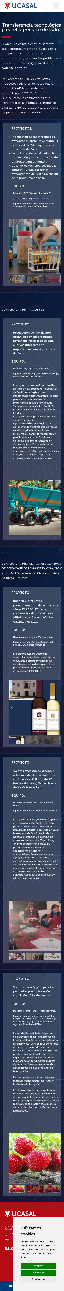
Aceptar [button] (38, 1266)
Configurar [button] (38, 1279)
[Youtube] (11, 1286)
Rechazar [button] (38, 1272)
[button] (56, 6)
